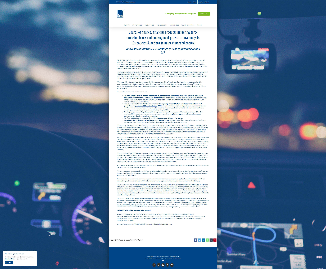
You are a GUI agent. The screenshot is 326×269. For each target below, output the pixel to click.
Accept (9, 262)
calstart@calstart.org (130, 1)
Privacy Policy (9, 259)
